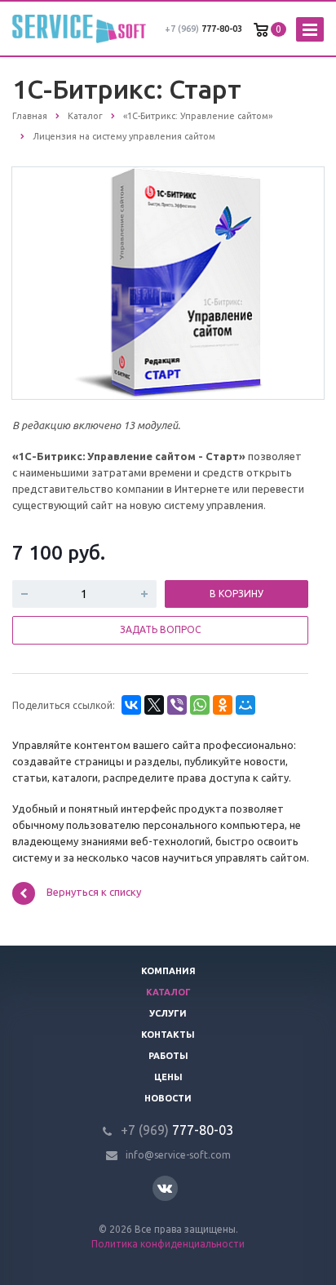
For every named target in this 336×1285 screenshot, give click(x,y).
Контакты (168, 1034)
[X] (154, 705)
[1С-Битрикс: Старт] (168, 282)
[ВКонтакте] (131, 705)
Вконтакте (165, 1188)
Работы (168, 1056)
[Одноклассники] (222, 705)
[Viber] (177, 705)
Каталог (168, 992)
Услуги (168, 1013)
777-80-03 (203, 28)
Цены (168, 1077)
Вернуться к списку (93, 891)
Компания (168, 971)
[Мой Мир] (245, 705)
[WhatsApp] (200, 705)
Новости (168, 1098)
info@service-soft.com (178, 1155)
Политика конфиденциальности (168, 1243)
